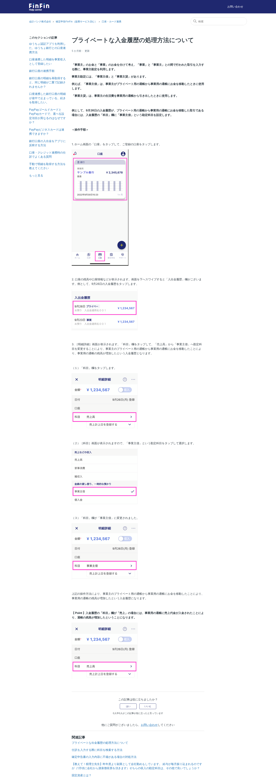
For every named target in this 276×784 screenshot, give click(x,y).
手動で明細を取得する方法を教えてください (47, 166)
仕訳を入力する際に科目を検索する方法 (97, 750)
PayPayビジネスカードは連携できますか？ (46, 132)
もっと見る (36, 175)
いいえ (147, 706)
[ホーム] (39, 5)
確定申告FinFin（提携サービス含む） (76, 21)
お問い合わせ (235, 6)
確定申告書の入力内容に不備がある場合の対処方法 (104, 757)
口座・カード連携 (111, 21)
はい (128, 706)
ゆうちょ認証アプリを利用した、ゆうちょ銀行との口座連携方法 (47, 48)
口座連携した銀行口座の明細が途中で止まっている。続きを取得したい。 (47, 98)
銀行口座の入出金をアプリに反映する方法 (47, 143)
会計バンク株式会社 (40, 21)
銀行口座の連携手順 (41, 71)
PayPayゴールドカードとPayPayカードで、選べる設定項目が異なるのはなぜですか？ (47, 116)
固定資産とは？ (81, 775)
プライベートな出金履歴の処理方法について (100, 742)
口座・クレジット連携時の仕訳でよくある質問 (47, 155)
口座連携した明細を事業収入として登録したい (47, 61)
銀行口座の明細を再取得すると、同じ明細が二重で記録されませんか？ (47, 82)
